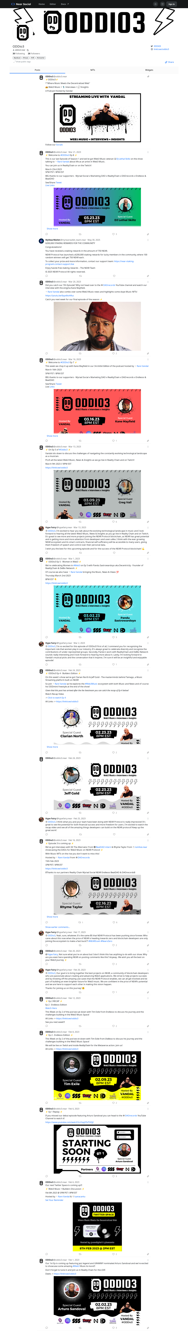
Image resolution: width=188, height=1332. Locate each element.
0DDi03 (157, 46)
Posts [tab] (37, 70)
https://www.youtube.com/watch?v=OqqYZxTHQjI (69, 1122)
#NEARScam (94, 941)
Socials (59, 144)
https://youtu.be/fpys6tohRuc (59, 295)
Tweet (59, 182)
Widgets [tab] (149, 70)
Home (42, 4)
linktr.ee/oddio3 (161, 49)
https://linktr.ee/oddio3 (56, 467)
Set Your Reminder (54, 1200)
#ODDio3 (64, 155)
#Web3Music (91, 683)
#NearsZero (106, 941)
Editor (53, 4)
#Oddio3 (63, 450)
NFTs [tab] (92, 70)
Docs (63, 4)
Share (171, 62)
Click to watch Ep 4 (57, 697)
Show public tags (23, 61)
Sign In (172, 4)
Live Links (50, 185)
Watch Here (51, 1008)
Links (52, 386)
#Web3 (76, 565)
